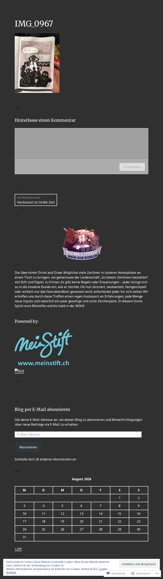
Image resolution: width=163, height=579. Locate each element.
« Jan (18, 548)
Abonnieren (28, 447)
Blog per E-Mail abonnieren (42, 409)
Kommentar (132, 167)
